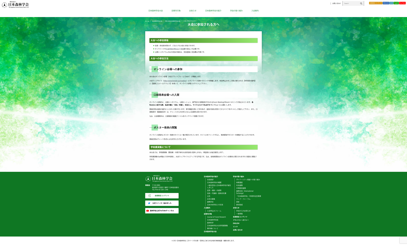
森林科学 (210, 223)
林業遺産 (239, 182)
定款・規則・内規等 (214, 190)
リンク (235, 227)
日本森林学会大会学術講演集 (217, 226)
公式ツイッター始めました (161, 203)
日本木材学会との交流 (215, 205)
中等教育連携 (241, 188)
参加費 (182, 49)
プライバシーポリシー (241, 220)
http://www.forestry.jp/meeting (175, 81)
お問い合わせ (336, 3)
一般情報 (239, 214)
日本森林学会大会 (155, 11)
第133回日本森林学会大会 (173, 21)
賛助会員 (386, 3)
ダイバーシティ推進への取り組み (248, 180)
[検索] (361, 3)
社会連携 (239, 185)
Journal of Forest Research (216, 217)
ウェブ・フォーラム (243, 199)
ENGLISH (236, 223)
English (396, 3)
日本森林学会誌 (212, 220)
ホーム (147, 21)
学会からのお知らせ (243, 211)
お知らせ (192, 11)
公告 (208, 196)
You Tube (402, 3)
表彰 (237, 202)
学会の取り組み (236, 11)
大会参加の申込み (172, 49)
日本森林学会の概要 (214, 182)
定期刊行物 (176, 11)
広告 (391, 3)
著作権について (212, 228)
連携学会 (210, 202)
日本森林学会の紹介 (213, 11)
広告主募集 (211, 199)
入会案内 (255, 11)
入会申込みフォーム (214, 211)
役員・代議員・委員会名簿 (216, 193)
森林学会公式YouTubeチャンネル (162, 211)
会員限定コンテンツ (376, 3)
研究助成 (239, 205)
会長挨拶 (210, 180)
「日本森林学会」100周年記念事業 (248, 196)
